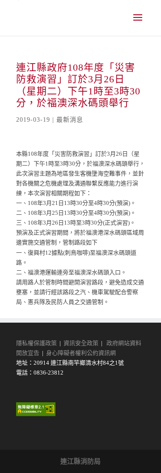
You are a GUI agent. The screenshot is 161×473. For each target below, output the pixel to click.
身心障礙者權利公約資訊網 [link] (81, 352)
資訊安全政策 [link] (81, 343)
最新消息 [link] (69, 119)
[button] (138, 23)
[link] (35, 414)
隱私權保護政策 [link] (36, 343)
